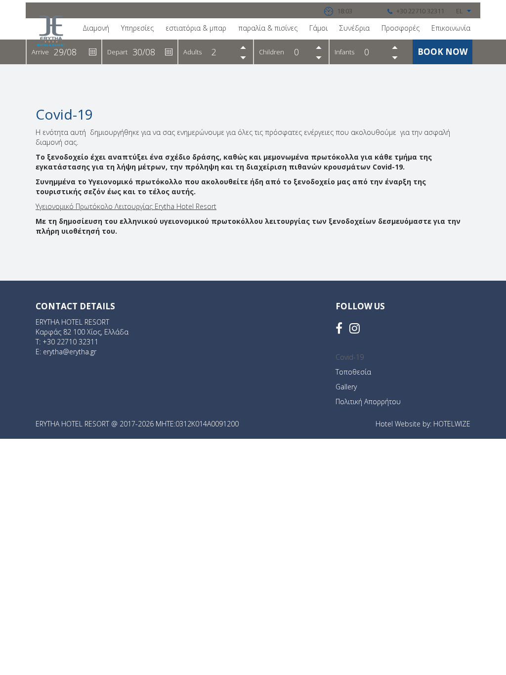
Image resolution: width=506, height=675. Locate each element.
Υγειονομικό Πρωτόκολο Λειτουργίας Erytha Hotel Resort (126, 206)
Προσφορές (400, 28)
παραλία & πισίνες (267, 28)
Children (271, 51)
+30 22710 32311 (70, 341)
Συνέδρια (354, 28)
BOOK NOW (442, 51)
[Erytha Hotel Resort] (51, 30)
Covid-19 (350, 357)
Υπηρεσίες (137, 28)
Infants (344, 51)
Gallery (346, 386)
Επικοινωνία (450, 28)
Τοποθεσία (353, 372)
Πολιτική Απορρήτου (368, 401)
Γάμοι (318, 28)
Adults (192, 51)
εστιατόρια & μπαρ (196, 28)
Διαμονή (96, 28)
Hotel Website (398, 423)
